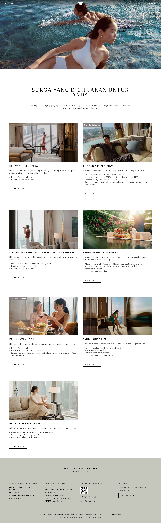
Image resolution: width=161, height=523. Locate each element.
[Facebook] (86, 502)
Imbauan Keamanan (93, 514)
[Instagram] (81, 502)
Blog (47, 487)
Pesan (152, 3)
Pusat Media (15, 493)
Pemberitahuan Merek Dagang (51, 514)
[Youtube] (90, 502)
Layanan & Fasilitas (54, 495)
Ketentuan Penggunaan (112, 514)
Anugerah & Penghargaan (21, 495)
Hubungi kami (15, 498)
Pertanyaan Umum (53, 501)
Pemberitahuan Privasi (74, 514)
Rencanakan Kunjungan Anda (59, 490)
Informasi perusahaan (20, 487)
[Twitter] (94, 502)
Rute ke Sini (50, 493)
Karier (12, 490)
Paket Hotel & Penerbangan (58, 498)
